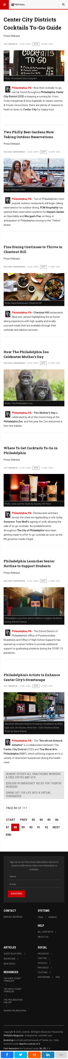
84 (41, 819)
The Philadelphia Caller (13, 1001)
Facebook (43, 953)
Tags (40, 917)
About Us (43, 937)
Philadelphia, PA (21, 87)
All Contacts (45, 932)
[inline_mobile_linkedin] (48, 1055)
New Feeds (9, 964)
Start (10, 819)
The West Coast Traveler (13, 990)
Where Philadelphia (15, 1010)
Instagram (44, 977)
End (8, 834)
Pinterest (43, 967)
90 (30, 827)
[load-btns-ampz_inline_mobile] (61, 1055)
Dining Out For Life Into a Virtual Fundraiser (28, 794)
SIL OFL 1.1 (44, 1048)
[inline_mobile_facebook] (7, 1055)
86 (56, 819)
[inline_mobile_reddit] (34, 1055)
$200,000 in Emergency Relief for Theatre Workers (33, 785)
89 (23, 827)
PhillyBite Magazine (13, 1035)
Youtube (43, 972)
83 (33, 819)
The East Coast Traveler (12, 979)
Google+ (43, 963)
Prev (23, 819)
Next (56, 827)
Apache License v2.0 (29, 1044)
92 (46, 827)
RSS (58, 977)
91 (38, 827)
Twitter (42, 958)
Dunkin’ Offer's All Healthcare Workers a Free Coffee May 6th (33, 775)
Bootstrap (8, 1040)
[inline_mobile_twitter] (20, 1055)
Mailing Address (13, 917)
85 (49, 819)
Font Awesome (11, 1048)
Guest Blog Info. (13, 953)
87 (7, 827)
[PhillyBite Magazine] (18, 4)
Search (52, 917)
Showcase (9, 958)
